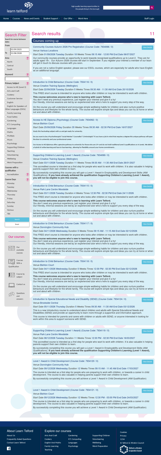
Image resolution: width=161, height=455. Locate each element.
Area (7, 58)
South (9, 69)
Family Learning (14, 113)
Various (10, 210)
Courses (16, 18)
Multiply (10, 136)
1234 (122, 439)
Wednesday (12, 191)
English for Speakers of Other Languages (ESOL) (16, 107)
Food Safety (12, 117)
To (6, 53)
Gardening (11, 121)
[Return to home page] (20, 7)
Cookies (123, 432)
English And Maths (53, 443)
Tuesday (10, 187)
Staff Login (149, 18)
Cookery (10, 95)
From (7, 45)
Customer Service (14, 99)
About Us (11, 436)
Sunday (10, 206)
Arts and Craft (13, 91)
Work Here (83, 18)
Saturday (11, 202)
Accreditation (13, 174)
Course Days (10, 179)
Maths (10, 132)
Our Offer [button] (68, 18)
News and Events (31, 18)
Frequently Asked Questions (19, 439)
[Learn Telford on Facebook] (7, 449)
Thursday (11, 195)
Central (10, 66)
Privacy (123, 436)
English (10, 102)
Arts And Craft (51, 436)
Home (6, 18)
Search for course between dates (15, 40)
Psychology (12, 144)
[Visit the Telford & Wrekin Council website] (137, 449)
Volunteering (12, 155)
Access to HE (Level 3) (16, 87)
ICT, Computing (13, 124)
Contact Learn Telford (16, 443)
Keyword (9, 75)
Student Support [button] (51, 18)
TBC (8, 214)
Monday (10, 183)
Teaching (11, 151)
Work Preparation (15, 163)
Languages (11, 128)
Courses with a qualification (11, 169)
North (9, 62)
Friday (10, 199)
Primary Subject (12, 83)
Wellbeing (11, 159)
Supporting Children (16, 147)
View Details (147, 48)
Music (9, 140)
